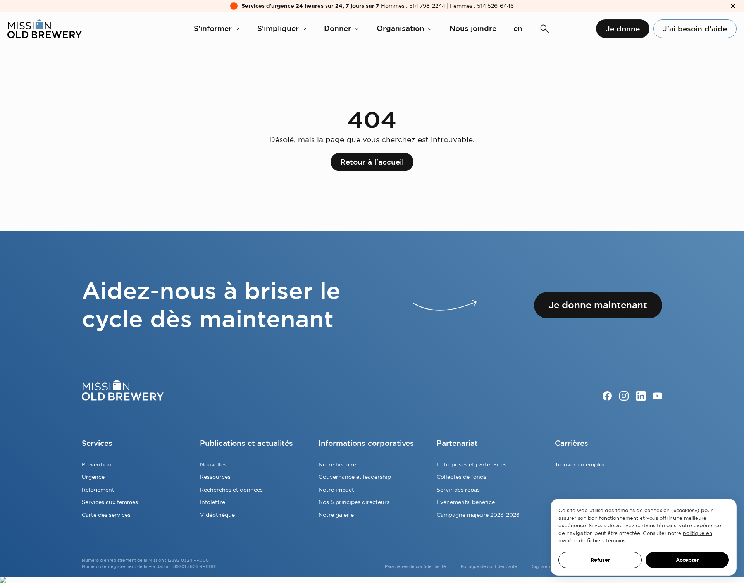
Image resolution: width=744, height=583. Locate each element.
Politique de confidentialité (489, 566)
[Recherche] (544, 28)
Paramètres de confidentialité (415, 566)
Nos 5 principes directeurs (354, 502)
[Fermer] (733, 6)
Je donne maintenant (598, 305)
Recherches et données (231, 489)
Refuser (600, 560)
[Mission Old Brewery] (44, 28)
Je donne (623, 29)
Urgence (93, 476)
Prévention (96, 464)
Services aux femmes (110, 502)
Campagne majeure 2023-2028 (478, 514)
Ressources (215, 476)
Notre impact (336, 489)
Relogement (98, 489)
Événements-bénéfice (466, 502)
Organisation (400, 28)
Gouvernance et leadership (355, 476)
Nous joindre (473, 28)
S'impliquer (278, 28)
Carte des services (106, 514)
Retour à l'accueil (372, 162)
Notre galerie (336, 514)
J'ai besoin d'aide (695, 29)
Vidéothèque (217, 514)
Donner (337, 28)
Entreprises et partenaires (471, 464)
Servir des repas (458, 489)
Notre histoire (337, 464)
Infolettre (212, 502)
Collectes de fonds (461, 476)
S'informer (213, 28)
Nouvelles (213, 464)
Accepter (687, 560)
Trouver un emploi (579, 464)
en (517, 28)
